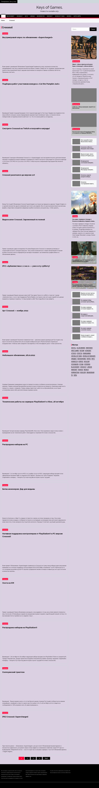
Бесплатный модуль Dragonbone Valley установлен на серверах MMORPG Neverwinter (83, 132)
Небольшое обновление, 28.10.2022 (18, 355)
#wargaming (87, 353)
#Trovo (73, 353)
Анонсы (80, 369)
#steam (82, 350)
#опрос (80, 361)
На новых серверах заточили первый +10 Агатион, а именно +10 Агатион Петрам (87, 308)
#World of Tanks (76, 356)
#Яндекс (74, 358)
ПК (72, 375)
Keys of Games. (49, 7)
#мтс (93, 358)
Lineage (32, 16)
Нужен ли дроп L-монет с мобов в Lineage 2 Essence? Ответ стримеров (88, 336)
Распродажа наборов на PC (15, 444)
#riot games (75, 350)
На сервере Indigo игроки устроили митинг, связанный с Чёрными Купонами (83, 285)
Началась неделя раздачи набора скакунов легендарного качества (88, 176)
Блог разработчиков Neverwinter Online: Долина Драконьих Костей (86, 141)
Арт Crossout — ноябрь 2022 (15, 311)
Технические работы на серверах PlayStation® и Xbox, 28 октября (33, 402)
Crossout (20, 16)
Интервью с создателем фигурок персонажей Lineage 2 (87, 315)
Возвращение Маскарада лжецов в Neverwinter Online (87, 169)
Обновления (90, 372)
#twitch (79, 353)
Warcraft (50, 16)
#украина (87, 364)
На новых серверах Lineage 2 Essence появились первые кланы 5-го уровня (83, 220)
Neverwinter (41, 16)
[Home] (3, 16)
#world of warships (89, 356)
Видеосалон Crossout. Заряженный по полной (23, 219)
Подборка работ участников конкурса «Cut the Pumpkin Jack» (31, 84)
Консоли (83, 372)
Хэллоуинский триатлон (13, 672)
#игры (89, 358)
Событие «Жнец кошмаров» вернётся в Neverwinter (83, 107)
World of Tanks (59, 16)
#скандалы (75, 364)
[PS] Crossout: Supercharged (15, 717)
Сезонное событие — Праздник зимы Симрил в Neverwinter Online (87, 148)
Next (46, 758)
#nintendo (89, 348)
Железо (69, 16)
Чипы (75, 375)
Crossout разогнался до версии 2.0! (18, 175)
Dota (26, 16)
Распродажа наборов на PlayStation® (19, 627)
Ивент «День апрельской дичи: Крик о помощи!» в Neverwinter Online (82, 65)
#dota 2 (73, 348)
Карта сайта (77, 16)
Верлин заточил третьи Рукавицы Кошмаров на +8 (88, 294)
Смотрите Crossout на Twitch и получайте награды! (26, 128)
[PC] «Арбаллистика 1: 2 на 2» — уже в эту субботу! (26, 266)
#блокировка (81, 358)
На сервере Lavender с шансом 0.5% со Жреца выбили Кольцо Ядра (83, 260)
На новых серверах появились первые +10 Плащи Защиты (87, 322)
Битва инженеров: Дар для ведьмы (18, 489)
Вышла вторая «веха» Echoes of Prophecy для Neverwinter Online (87, 155)
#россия (86, 361)
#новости (74, 361)
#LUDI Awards (81, 348)
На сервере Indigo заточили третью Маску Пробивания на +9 (88, 301)
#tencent (88, 350)
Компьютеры (75, 372)
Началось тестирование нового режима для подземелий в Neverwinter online (87, 183)
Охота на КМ (8, 583)
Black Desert (10, 16)
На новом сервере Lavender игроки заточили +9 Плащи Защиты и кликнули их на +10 (87, 329)
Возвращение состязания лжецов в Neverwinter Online (87, 162)
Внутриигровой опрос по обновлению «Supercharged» (27, 37)
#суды (81, 364)
